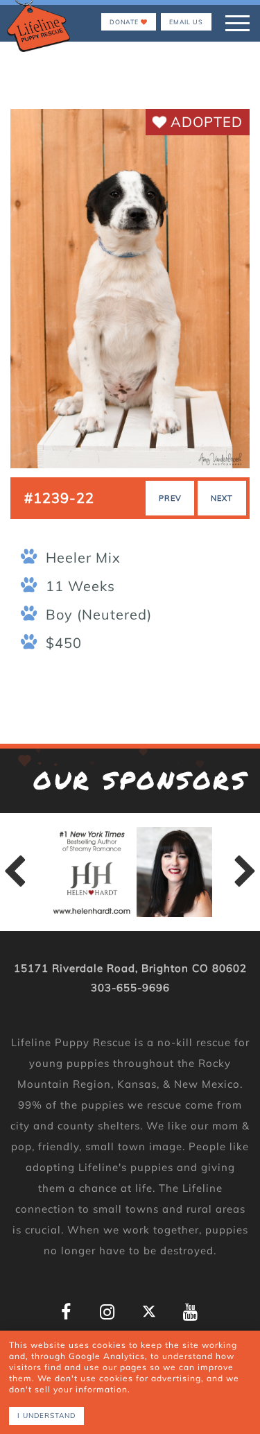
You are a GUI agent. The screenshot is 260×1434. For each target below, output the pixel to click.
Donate (125, 22)
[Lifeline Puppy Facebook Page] (66, 1312)
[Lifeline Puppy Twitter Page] (149, 1311)
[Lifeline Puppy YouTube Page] (191, 1312)
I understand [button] (46, 1415)
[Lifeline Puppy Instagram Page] (107, 1312)
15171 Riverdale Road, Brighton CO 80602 (130, 968)
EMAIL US (186, 22)
